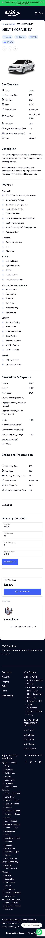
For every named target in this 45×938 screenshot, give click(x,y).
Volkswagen (32, 708)
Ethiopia (8, 810)
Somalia (8, 886)
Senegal (8, 875)
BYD (29, 680)
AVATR (34, 677)
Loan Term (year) (10, 542)
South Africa (10, 889)
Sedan (8, 37)
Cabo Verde (10, 780)
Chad (7, 793)
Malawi (7, 834)
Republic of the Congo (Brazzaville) (10, 860)
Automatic (33, 109)
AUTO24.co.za (30, 748)
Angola (14, 763)
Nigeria (7, 855)
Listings (12, 24)
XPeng (30, 714)
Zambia (18, 906)
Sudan (7, 892)
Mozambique (10, 848)
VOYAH (30, 711)
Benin (7, 766)
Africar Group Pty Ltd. (11, 926)
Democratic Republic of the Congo (11, 898)
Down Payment (9, 552)
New (31, 123)
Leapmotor (38, 694)
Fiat (28, 691)
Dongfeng (31, 687)
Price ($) (7, 524)
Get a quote (24, 591)
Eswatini (8, 807)
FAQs (4, 686)
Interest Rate (8, 533)
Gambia (8, 814)
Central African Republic (9, 788)
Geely (36, 691)
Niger (17, 852)
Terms (4, 691)
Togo (7, 903)
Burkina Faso (10, 773)
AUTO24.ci (28, 730)
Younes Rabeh (11, 619)
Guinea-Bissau (11, 821)
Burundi (8, 776)
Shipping (5, 681)
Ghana (17, 814)
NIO (35, 697)
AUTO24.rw (29, 739)
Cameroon (9, 783)
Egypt (17, 800)
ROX (40, 701)
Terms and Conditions (15, 933)
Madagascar (10, 831)
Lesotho (16, 824)
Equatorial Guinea (12, 804)
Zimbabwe (9, 909)
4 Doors (32, 138)
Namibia (8, 852)
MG (28, 697)
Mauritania (9, 838)
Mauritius (8, 841)
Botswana (9, 769)
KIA (28, 694)
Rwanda (8, 865)
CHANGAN (38, 680)
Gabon (17, 810)
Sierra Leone (10, 882)
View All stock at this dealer (21, 626)
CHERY (30, 684)
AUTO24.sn (29, 735)
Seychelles (9, 879)
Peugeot (31, 701)
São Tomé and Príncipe (9, 870)
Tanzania (17, 892)
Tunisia (15, 903)
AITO (26, 677)
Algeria (4, 763)
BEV (30, 100)
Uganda (8, 906)
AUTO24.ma (29, 744)
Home (4, 24)
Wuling (39, 711)
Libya (16, 828)
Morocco (8, 845)
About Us (6, 677)
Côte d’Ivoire (10, 797)
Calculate (8, 562)
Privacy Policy (7, 695)
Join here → (25, 4)
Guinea (7, 817)
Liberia (7, 828)
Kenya (7, 824)
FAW (41, 687)
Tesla (29, 704)
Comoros (16, 793)
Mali (18, 838)
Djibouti (8, 800)
